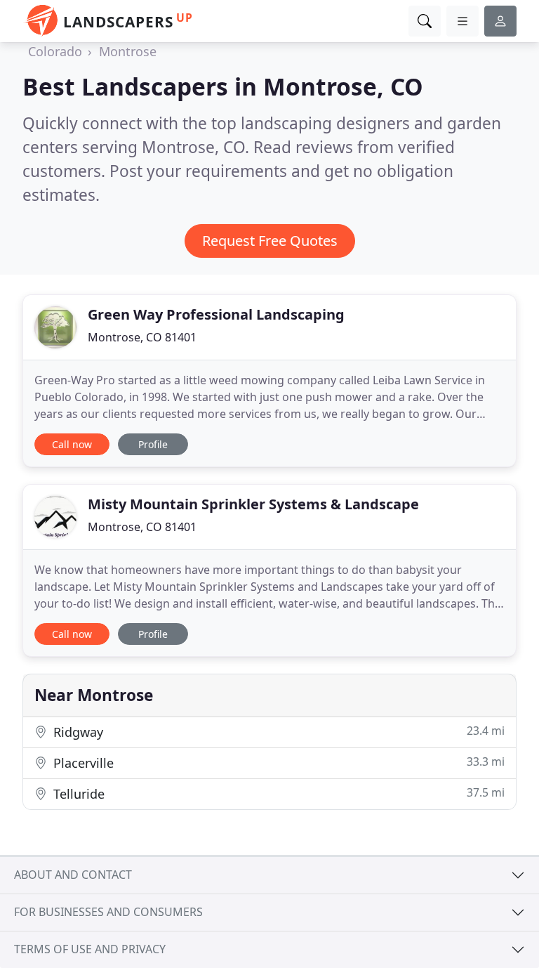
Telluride (277, 793)
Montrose (128, 51)
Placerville (277, 762)
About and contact (73, 874)
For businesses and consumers (108, 912)
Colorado (55, 51)
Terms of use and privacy (90, 949)
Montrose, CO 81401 (142, 337)
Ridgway (277, 731)
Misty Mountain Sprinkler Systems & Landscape (253, 504)
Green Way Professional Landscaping (216, 314)
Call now (72, 444)
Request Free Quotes (270, 240)
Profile (153, 444)
